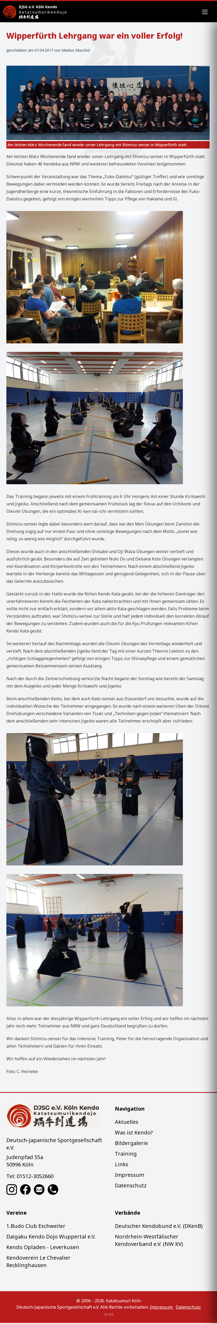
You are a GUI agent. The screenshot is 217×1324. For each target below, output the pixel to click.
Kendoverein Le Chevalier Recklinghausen (38, 1261)
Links (121, 1164)
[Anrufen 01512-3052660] (53, 1189)
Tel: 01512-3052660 (29, 1176)
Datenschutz (131, 1185)
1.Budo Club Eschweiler (35, 1225)
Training (126, 1153)
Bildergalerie (131, 1143)
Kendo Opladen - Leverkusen (42, 1247)
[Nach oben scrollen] (54, 1115)
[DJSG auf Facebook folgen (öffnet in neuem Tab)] (25, 1189)
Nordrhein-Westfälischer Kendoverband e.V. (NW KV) (149, 1240)
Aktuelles (126, 1121)
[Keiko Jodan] (108, 940)
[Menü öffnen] (205, 11)
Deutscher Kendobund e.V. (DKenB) (159, 1225)
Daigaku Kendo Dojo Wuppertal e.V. (51, 1236)
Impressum (129, 1174)
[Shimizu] (108, 799)
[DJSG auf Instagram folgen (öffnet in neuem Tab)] (11, 1189)
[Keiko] (108, 418)
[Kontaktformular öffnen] (39, 1189)
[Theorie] (108, 277)
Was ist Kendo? (134, 1132)
